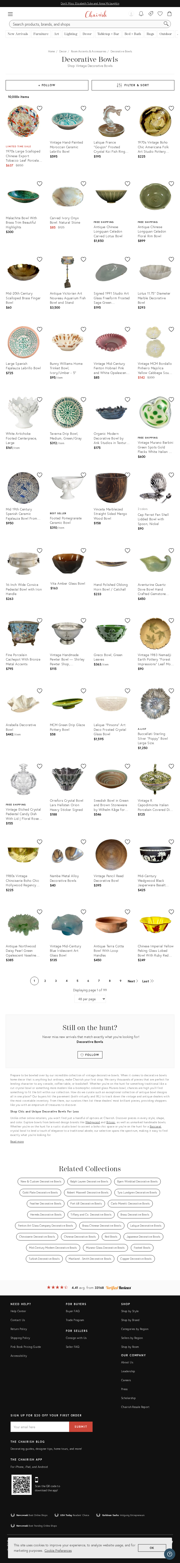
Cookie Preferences (58, 1550)
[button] (10, 14)
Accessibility (19, 1355)
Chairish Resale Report (135, 1407)
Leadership (128, 1371)
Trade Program (75, 1320)
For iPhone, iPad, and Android (29, 1467)
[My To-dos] (141, 14)
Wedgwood (92, 1122)
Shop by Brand (130, 1320)
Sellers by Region (132, 1338)
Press (124, 1389)
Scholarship (128, 1398)
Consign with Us (76, 1338)
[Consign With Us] (151, 14)
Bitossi (110, 1122)
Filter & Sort (136, 85)
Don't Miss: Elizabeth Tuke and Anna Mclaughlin (90, 3)
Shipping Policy (20, 1338)
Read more (17, 1141)
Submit (81, 1426)
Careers (126, 1380)
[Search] (166, 24)
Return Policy (19, 1329)
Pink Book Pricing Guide (26, 1347)
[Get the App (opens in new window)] (22, 1485)
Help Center (18, 1311)
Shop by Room (130, 1347)
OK (152, 1548)
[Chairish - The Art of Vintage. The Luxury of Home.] (96, 14)
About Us (127, 1362)
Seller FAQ (72, 1347)
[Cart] (169, 14)
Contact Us (18, 1320)
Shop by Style (130, 1311)
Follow (91, 1055)
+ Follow (47, 85)
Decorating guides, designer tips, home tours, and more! (46, 1448)
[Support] (169, 1554)
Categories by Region (134, 1329)
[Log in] (131, 14)
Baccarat (155, 1126)
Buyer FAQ (72, 1311)
